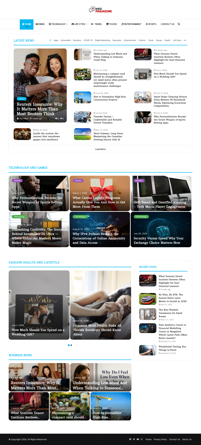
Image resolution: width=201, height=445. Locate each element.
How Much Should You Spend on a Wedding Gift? (170, 75)
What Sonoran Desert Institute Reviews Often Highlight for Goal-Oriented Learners (169, 58)
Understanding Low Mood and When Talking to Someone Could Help (110, 56)
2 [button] (71, 345)
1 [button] (69, 345)
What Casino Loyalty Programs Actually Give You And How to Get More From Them (99, 202)
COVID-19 (88, 40)
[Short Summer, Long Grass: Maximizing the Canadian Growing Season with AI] (82, 134)
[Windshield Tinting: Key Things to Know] (147, 350)
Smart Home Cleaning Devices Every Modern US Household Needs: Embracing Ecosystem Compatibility (170, 101)
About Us (187, 439)
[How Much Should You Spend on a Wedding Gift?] (143, 74)
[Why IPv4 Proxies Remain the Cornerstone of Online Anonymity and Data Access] (100, 229)
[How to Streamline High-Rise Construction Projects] (82, 97)
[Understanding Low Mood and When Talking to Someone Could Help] (82, 54)
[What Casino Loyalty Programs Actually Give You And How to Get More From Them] (100, 193)
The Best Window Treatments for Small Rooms (170, 313)
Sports (152, 24)
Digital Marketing (102, 40)
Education (117, 40)
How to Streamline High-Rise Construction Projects (110, 98)
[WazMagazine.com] (100, 9)
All (50, 40)
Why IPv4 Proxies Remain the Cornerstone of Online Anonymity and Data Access (99, 238)
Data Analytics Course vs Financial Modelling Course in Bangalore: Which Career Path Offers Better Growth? (173, 331)
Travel (98, 24)
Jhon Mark (24, 118)
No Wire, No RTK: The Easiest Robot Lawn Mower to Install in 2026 (173, 298)
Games (159, 40)
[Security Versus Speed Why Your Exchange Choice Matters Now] (161, 229)
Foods (113, 24)
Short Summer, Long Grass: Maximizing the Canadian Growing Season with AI (108, 136)
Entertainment (132, 24)
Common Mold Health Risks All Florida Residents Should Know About (97, 329)
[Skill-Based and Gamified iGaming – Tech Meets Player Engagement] (161, 193)
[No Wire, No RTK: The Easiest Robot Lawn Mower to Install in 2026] (147, 299)
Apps (56, 40)
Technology (58, 24)
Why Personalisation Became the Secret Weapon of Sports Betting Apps (170, 119)
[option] (100, 212)
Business (77, 40)
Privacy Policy (160, 439)
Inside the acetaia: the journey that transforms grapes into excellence (46, 136)
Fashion (142, 40)
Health (167, 40)
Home (27, 24)
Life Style (79, 24)
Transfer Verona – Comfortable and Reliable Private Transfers (108, 119)
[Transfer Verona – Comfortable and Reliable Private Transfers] (82, 117)
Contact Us (167, 24)
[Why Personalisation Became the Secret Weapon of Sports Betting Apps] (143, 117)
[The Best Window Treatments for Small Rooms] (147, 314)
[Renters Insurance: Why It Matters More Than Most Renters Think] (40, 85)
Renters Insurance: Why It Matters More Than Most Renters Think (35, 388)
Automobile (66, 40)
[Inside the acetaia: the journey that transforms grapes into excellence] (22, 134)
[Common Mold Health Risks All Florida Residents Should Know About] (100, 305)
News (41, 24)
